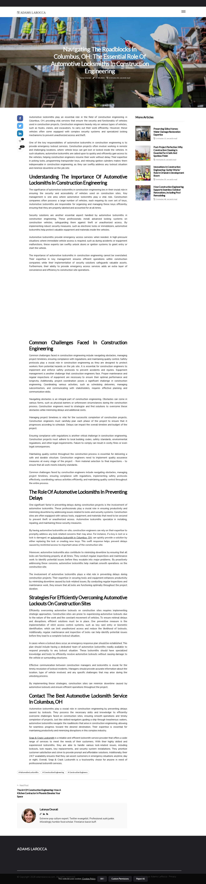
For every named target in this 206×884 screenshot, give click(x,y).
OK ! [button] (102, 878)
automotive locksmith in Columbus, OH (71, 537)
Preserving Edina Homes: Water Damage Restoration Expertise (167, 131)
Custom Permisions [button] (120, 878)
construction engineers (78, 772)
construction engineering (54, 772)
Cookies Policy (88, 878)
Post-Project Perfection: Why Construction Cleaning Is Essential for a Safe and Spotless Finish (168, 151)
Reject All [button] (140, 878)
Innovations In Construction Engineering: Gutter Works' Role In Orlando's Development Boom (169, 171)
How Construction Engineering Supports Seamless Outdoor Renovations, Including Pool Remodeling (169, 191)
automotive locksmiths (29, 772)
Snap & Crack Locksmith (41, 738)
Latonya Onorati (84, 78)
